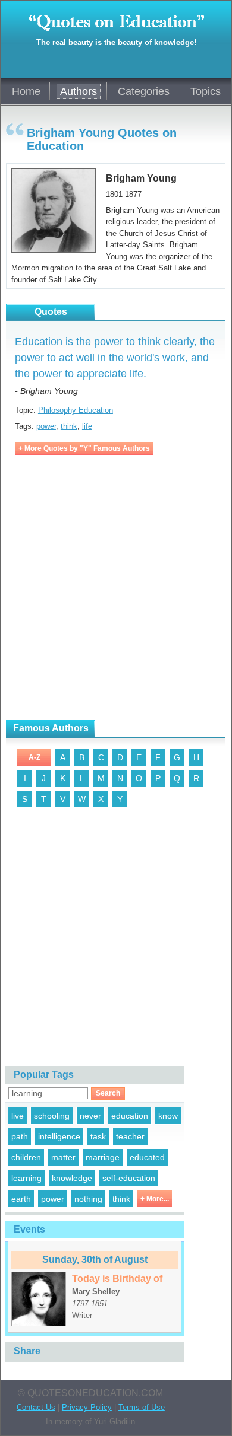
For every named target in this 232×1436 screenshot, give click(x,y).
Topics (205, 91)
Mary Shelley (96, 1291)
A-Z (34, 757)
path (19, 1136)
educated (147, 1157)
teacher (130, 1136)
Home (26, 91)
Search (108, 1093)
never (90, 1115)
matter (63, 1157)
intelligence (59, 1136)
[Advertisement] (116, 592)
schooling (52, 1115)
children (26, 1157)
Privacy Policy (87, 1407)
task (98, 1136)
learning (26, 1178)
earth (21, 1198)
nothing (88, 1198)
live (17, 1115)
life (87, 426)
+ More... (154, 1199)
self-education (128, 1178)
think (69, 426)
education (129, 1115)
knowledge (72, 1178)
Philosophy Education (75, 410)
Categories (144, 91)
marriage (103, 1157)
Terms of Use (141, 1407)
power (46, 426)
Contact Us (36, 1407)
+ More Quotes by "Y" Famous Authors (84, 448)
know (168, 1115)
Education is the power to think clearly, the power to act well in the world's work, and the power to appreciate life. (115, 358)
